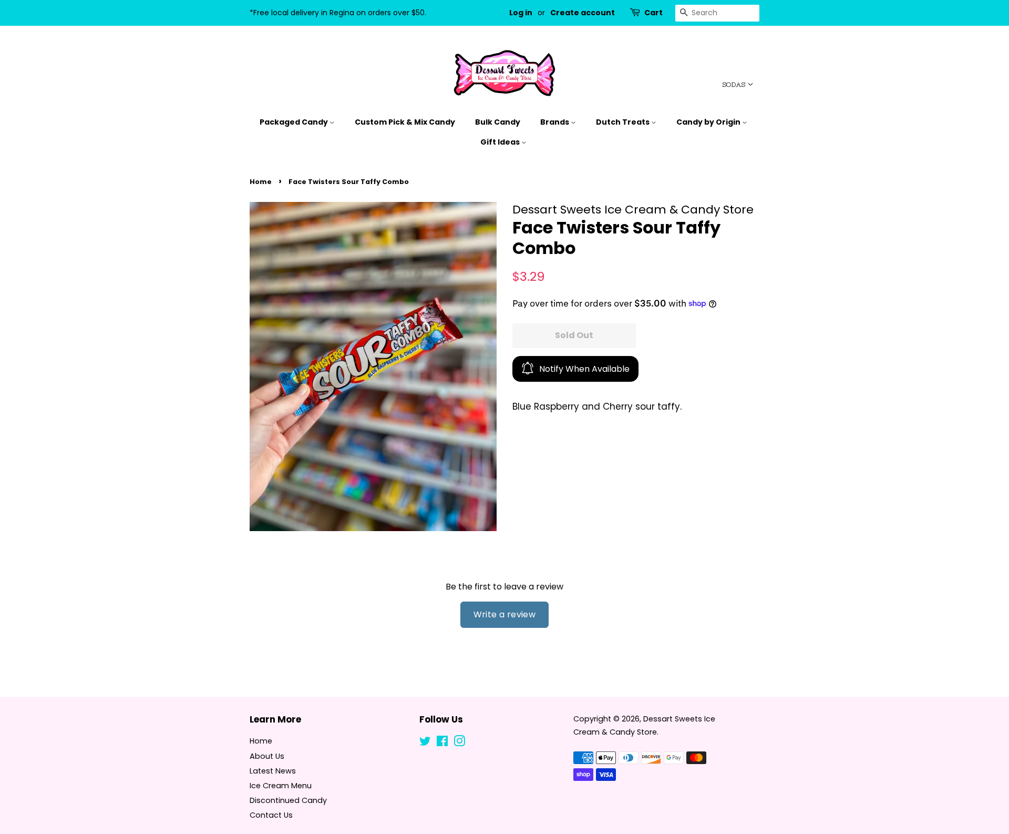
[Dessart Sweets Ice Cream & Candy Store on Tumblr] (476, 743)
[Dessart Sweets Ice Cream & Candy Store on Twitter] (425, 743)
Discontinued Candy (288, 800)
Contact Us (271, 815)
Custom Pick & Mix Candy (405, 122)
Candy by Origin (709, 122)
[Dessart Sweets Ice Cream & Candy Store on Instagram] (459, 743)
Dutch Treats (623, 122)
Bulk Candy (497, 122)
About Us (267, 756)
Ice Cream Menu (281, 785)
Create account (582, 12)
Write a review (504, 614)
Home (261, 181)
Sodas (735, 84)
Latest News (273, 771)
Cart (653, 12)
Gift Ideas (500, 142)
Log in (520, 12)
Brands (555, 122)
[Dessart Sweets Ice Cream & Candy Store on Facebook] (442, 743)
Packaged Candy (295, 122)
